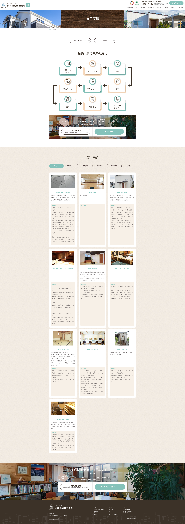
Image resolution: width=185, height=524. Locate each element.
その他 (128, 165)
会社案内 (159, 7)
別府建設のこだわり (132, 7)
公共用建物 (100, 165)
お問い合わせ (126, 509)
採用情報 (181, 7)
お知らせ (173, 7)
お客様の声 (151, 7)
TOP (95, 507)
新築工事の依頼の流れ (80, 40)
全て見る (56, 165)
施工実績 (142, 7)
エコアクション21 (113, 514)
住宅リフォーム (71, 165)
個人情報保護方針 (127, 512)
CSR (166, 7)
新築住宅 (85, 165)
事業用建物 (114, 165)
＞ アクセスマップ (54, 519)
